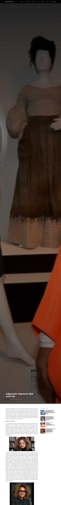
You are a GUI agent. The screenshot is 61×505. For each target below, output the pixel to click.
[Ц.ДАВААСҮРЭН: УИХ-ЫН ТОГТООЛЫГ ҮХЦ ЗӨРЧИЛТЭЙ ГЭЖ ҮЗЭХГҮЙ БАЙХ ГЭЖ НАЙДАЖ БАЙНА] (42, 431)
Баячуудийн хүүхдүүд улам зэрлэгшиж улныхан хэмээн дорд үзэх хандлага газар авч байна (50, 412)
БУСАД (47, 420)
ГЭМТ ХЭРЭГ (47, 414)
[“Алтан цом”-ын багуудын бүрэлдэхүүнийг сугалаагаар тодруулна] (42, 424)
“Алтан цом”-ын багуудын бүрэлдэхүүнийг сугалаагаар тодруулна (50, 423)
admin (16, 399)
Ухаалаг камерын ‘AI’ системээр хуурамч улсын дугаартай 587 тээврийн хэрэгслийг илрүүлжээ (50, 418)
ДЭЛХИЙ (7, 399)
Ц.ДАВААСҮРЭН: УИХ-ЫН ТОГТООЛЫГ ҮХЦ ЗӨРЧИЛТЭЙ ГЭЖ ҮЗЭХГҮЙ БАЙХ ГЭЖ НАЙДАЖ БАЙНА (50, 430)
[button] (51, 2)
